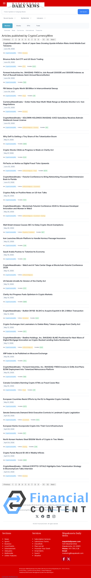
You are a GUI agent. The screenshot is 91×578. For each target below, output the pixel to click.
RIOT (43, 232)
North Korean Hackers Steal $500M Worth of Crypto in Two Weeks (33, 439)
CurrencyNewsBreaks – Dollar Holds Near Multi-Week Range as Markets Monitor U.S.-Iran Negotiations (43, 103)
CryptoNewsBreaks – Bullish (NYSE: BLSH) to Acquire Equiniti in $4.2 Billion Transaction (43, 311)
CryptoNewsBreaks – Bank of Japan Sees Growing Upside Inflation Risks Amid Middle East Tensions (44, 44)
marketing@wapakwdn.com (72, 553)
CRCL (24, 360)
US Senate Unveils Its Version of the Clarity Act (24, 281)
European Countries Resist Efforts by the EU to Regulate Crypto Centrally (36, 399)
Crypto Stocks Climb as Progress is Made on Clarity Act (28, 150)
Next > (53, 40)
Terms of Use (65, 568)
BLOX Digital (50, 572)
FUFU (24, 200)
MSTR (45, 170)
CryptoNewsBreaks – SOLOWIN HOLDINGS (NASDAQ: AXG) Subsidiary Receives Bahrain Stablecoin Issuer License (43, 119)
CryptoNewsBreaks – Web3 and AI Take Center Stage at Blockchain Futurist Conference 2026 (43, 266)
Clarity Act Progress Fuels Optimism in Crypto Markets (27, 294)
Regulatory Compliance (28, 232)
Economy (25, 53)
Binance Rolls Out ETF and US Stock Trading (23, 59)
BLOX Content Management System (35, 572)
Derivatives (25, 318)
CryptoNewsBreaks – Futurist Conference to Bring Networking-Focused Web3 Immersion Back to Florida (43, 178)
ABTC (24, 331)
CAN (24, 259)
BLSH (34, 66)
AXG (47, 127)
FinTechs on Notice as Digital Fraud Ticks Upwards (26, 163)
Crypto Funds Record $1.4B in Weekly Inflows (23, 453)
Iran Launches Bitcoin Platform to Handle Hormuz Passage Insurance (34, 238)
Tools (38, 26)
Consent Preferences (10, 577)
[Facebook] (42, 516)
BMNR (25, 301)
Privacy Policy (52, 510)
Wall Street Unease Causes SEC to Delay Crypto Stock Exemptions (33, 225)
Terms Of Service (67, 510)
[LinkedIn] (48, 516)
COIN (24, 245)
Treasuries (39, 30)
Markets (7, 26)
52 (48, 40)
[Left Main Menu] (4, 3)
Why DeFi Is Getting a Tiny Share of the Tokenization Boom (30, 136)
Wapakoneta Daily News (34, 568)
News (13, 30)
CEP (34, 95)
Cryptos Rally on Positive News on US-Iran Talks (25, 192)
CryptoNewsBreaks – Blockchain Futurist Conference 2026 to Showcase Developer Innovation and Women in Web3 (41, 207)
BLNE (41, 347)
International (30, 30)
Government (37, 186)
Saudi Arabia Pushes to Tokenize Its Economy (24, 252)
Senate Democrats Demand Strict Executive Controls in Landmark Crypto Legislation (41, 412)
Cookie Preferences (46, 570)
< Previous (6, 40)
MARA (24, 143)
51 (44, 40)
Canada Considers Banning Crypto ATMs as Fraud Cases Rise (31, 383)
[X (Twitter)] (37, 516)
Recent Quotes (8, 18)
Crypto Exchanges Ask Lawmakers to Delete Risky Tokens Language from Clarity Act (41, 324)
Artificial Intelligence (27, 127)
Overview (7, 30)
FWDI (24, 82)
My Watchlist (25, 18)
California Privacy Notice (34, 570)
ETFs (28, 26)
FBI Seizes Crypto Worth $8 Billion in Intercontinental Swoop (30, 88)
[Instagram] (53, 516)
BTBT (24, 288)
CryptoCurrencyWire (11, 53)
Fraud (24, 95)
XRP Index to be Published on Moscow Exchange (25, 353)
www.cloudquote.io (62, 505)
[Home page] (25, 4)
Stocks (18, 26)
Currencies (20, 30)
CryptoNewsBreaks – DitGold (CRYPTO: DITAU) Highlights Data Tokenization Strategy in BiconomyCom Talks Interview (42, 467)
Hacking (43, 215)
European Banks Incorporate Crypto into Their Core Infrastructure (33, 426)
